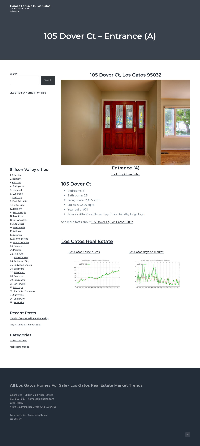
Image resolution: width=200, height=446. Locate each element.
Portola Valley (21, 258)
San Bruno (19, 269)
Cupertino (17, 194)
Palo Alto (19, 254)
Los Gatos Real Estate (87, 241)
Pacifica (17, 250)
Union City (19, 299)
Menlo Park (19, 228)
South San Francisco (24, 291)
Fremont (17, 209)
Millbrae (17, 231)
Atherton (17, 175)
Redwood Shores (23, 265)
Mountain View (21, 243)
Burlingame (18, 186)
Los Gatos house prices (84, 252)
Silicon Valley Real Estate (39, 395)
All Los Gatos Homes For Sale (38, 385)
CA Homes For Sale (18, 415)
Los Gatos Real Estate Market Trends (106, 385)
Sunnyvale (18, 295)
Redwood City (21, 261)
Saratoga (18, 288)
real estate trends (19, 347)
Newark (18, 246)
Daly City (17, 198)
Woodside (19, 303)
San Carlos (19, 273)
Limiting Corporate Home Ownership (29, 319)
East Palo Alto (20, 201)
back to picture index (125, 174)
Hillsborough (19, 213)
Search (13, 74)
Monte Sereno (20, 239)
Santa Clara (19, 284)
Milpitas (17, 235)
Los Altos (18, 216)
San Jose (18, 276)
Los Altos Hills (20, 220)
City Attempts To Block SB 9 (25, 325)
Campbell (17, 190)
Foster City (18, 205)
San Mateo (19, 280)
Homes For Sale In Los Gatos (30, 5)
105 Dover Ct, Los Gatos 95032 (112, 222)
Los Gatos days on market (146, 252)
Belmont (16, 179)
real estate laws (18, 341)
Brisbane (16, 183)
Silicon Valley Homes (37, 415)
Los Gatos (18, 224)
